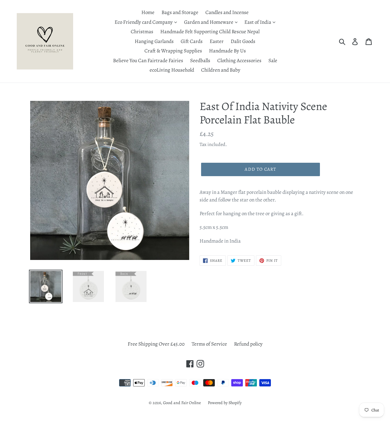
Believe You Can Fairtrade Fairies (148, 60)
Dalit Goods (243, 41)
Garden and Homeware (209, 22)
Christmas (142, 31)
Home (147, 12)
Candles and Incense (227, 12)
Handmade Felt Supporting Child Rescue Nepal (210, 31)
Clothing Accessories (239, 60)
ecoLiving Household (172, 69)
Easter (217, 41)
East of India (258, 22)
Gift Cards (192, 41)
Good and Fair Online (182, 403)
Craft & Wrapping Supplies (173, 50)
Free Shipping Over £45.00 (156, 343)
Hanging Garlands (154, 41)
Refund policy (248, 343)
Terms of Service (209, 343)
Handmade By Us (227, 50)
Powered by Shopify (225, 403)
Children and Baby (220, 69)
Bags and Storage (179, 12)
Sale (272, 60)
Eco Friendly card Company (144, 22)
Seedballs (200, 60)
